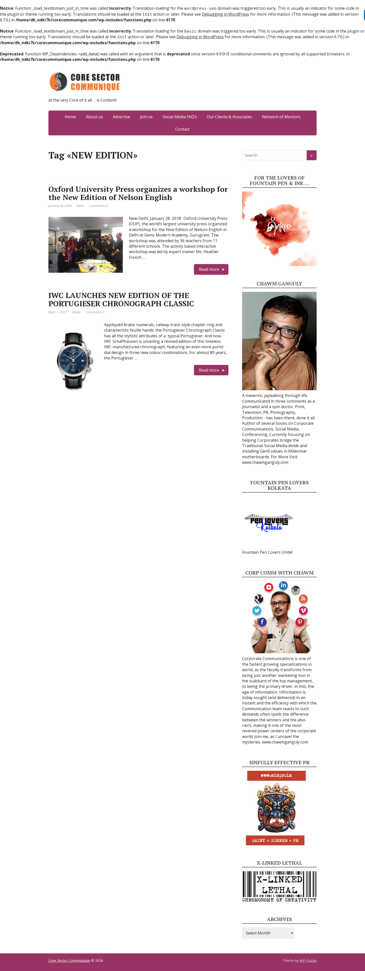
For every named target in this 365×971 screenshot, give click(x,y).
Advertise (121, 116)
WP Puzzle (308, 960)
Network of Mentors (281, 116)
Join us (146, 116)
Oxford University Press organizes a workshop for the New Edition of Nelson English (138, 193)
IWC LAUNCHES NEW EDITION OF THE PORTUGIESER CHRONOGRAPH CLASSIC (121, 299)
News (80, 206)
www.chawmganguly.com (265, 462)
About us (94, 116)
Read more (209, 269)
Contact (182, 129)
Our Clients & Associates (229, 116)
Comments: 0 (98, 206)
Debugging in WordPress (225, 14)
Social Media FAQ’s (180, 116)
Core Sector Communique (69, 960)
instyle (76, 312)
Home (70, 116)
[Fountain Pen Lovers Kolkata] (268, 522)
